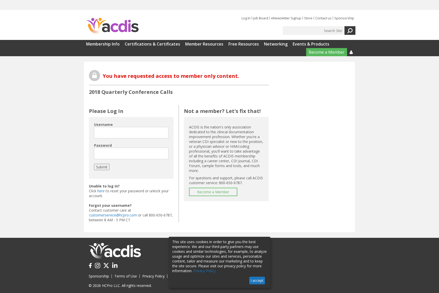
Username (103, 124)
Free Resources (243, 44)
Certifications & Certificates (152, 44)
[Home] (112, 26)
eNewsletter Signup (286, 18)
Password (103, 145)
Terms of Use (125, 276)
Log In (246, 18)
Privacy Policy (153, 276)
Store (308, 18)
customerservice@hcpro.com (113, 215)
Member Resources (204, 44)
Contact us (323, 18)
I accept (256, 280)
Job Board (260, 18)
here (101, 190)
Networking (276, 44)
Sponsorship (344, 18)
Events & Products (311, 44)
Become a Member (326, 52)
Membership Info (103, 44)
